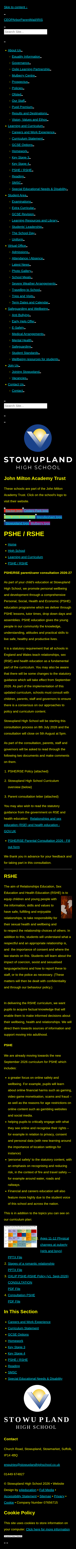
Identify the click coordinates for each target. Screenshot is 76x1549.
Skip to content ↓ (16, 7)
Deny (13, 1536)
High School (16, 550)
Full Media (46, 1490)
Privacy (59, 1496)
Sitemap (45, 1496)
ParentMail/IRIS (31, 19)
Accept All (8, 1536)
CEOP (8, 19)
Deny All (19, 1536)
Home (12, 544)
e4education (27, 1490)
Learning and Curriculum (25, 557)
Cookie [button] (9, 1502)
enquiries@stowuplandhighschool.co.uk (32, 1464)
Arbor (16, 19)
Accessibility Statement (20, 1496)
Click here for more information (48, 1529)
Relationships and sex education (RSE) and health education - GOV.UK (32, 825)
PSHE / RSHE (18, 563)
